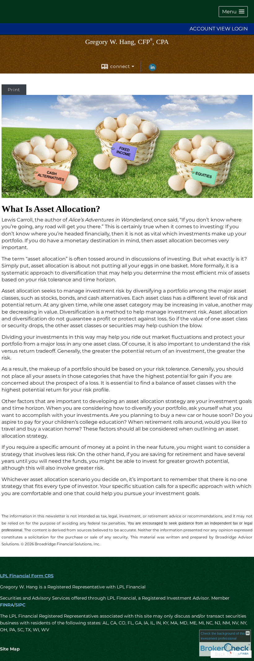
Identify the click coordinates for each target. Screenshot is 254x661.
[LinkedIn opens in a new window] (152, 69)
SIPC (20, 605)
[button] (233, 11)
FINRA (7, 605)
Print (14, 89)
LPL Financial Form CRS (27, 575)
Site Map (10, 649)
